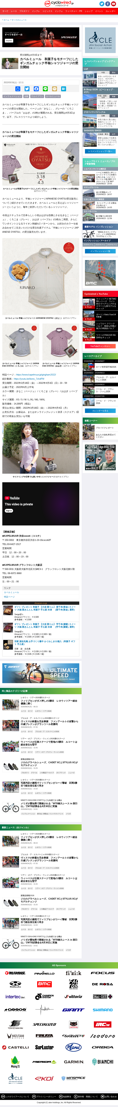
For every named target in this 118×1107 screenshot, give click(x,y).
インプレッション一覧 (100, 251)
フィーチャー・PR (73, 11)
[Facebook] (36, 88)
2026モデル (88, 245)
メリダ (68, 814)
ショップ (89, 11)
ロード (30, 711)
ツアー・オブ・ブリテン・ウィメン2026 (49, 752)
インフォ (59, 11)
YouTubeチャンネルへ (100, 346)
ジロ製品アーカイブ (47, 773)
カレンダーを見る (100, 411)
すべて (5, 11)
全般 (26, 96)
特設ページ (9, 597)
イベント (99, 11)
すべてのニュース (19, 20)
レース (14, 11)
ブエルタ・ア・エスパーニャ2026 (47, 731)
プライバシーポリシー (46, 1096)
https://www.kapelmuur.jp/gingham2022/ (36, 374)
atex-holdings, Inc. (56, 1102)
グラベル (34, 773)
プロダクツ (24, 11)
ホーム (6, 20)
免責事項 (67, 1096)
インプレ (36, 11)
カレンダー (111, 11)
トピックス (47, 11)
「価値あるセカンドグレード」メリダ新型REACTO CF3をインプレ (106, 234)
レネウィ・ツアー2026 (43, 711)
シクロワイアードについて (17, 1096)
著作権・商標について (88, 1096)
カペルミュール (53, 96)
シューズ (71, 773)
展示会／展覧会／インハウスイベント (50, 814)
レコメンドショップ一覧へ (100, 151)
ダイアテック (61, 773)
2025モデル (100, 245)
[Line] (45, 88)
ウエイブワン (37, 96)
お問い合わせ (111, 1096)
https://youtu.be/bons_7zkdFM (29, 378)
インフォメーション (12, 96)
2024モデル (112, 245)
